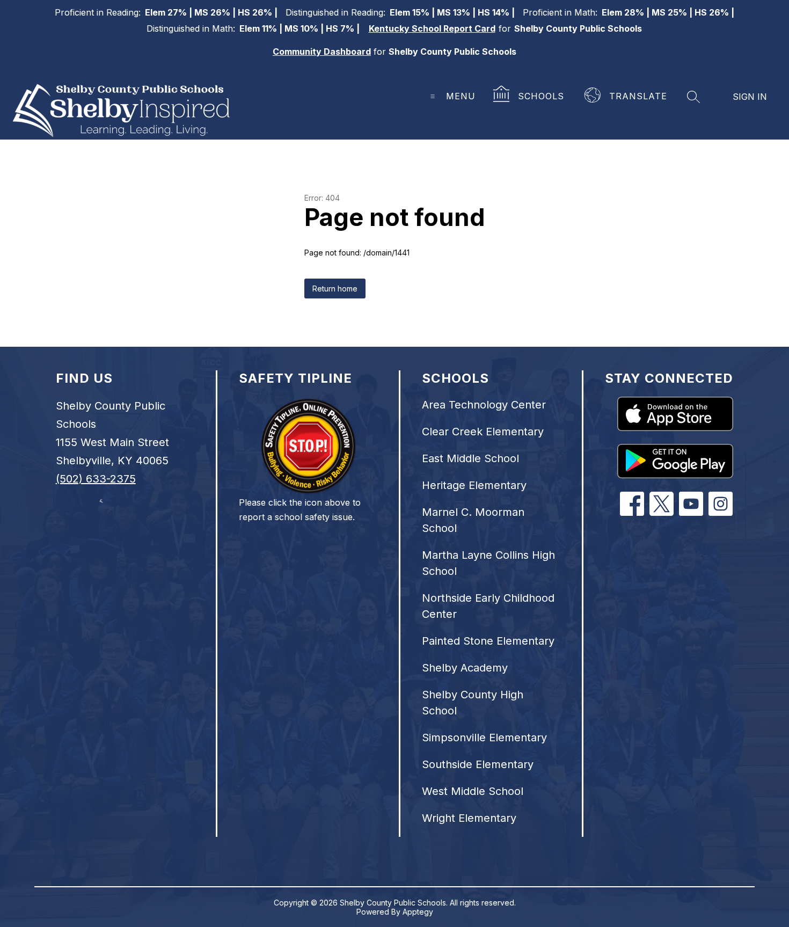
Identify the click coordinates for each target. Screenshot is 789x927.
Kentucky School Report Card (432, 28)
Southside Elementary (478, 764)
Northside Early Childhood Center (488, 606)
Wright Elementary (469, 818)
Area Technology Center (484, 404)
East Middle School (470, 458)
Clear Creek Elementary (483, 431)
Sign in (750, 96)
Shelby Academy (465, 667)
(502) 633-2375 (96, 478)
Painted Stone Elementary (488, 640)
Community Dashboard (322, 51)
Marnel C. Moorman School (473, 520)
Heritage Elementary (474, 485)
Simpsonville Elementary (484, 737)
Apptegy (418, 911)
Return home (334, 288)
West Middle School (472, 791)
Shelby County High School (472, 702)
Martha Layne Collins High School (488, 563)
